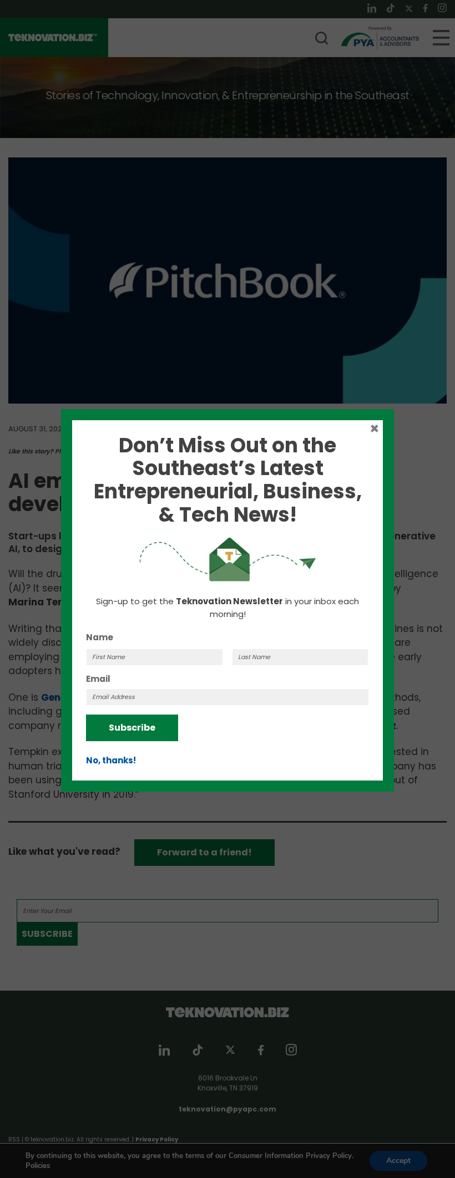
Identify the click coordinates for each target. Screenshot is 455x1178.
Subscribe (132, 727)
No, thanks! (111, 760)
